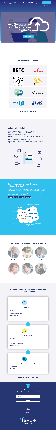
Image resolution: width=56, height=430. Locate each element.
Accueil (15, 2)
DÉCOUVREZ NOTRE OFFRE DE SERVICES (28, 377)
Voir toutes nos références (28, 111)
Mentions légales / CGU (28, 412)
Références (30, 2)
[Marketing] (14, 252)
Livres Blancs (37, 3)
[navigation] (28, 2)
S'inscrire (28, 400)
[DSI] (41, 269)
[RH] (41, 252)
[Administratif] (27, 252)
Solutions (24, 2)
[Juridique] (27, 269)
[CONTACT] (46, 2)
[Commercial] (14, 269)
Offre (20, 2)
